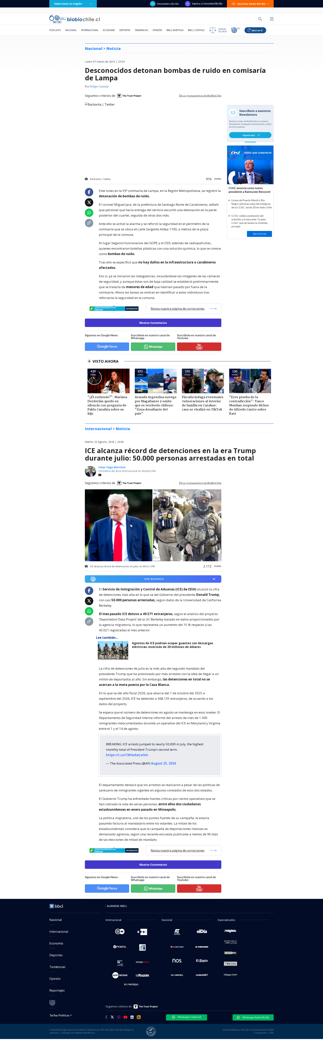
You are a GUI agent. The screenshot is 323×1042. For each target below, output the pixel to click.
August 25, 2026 (163, 763)
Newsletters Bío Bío (168, 3)
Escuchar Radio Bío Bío (251, 3)
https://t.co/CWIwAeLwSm (127, 755)
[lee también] (114, 650)
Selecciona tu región (68, 3)
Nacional (71, 30)
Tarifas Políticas (60, 1015)
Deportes (124, 30)
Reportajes (57, 990)
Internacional (90, 30)
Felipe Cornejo (99, 86)
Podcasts (55, 30)
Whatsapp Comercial (189, 1017)
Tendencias (141, 30)
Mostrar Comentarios (153, 322)
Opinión (157, 30)
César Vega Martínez (112, 467)
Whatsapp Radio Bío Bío (255, 1017)
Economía (109, 30)
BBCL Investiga (175, 30)
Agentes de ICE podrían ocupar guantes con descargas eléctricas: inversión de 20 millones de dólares (172, 645)
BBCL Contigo (196, 30)
